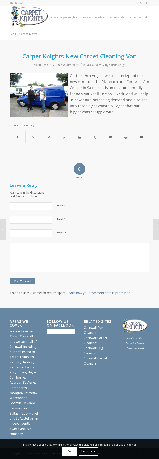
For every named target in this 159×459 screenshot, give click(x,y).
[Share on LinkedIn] (79, 137)
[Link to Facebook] (146, 3)
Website (61, 232)
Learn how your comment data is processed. (99, 293)
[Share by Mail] (141, 137)
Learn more (88, 451)
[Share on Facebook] (17, 137)
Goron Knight (118, 65)
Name (61, 205)
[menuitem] (40, 17)
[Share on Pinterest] (64, 137)
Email (61, 219)
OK (69, 451)
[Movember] (3, 229)
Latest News (94, 65)
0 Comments (71, 65)
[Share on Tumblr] (95, 137)
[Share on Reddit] (126, 137)
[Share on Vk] (110, 137)
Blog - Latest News (23, 34)
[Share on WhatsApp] (48, 137)
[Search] (146, 17)
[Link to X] (140, 3)
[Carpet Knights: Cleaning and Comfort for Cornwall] (29, 17)
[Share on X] (33, 137)
